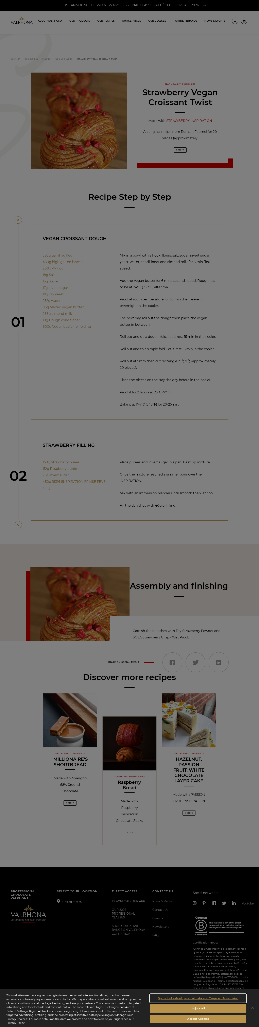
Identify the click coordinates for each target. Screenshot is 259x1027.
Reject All (198, 1008)
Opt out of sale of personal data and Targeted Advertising (198, 998)
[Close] (252, 1007)
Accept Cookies (198, 1018)
